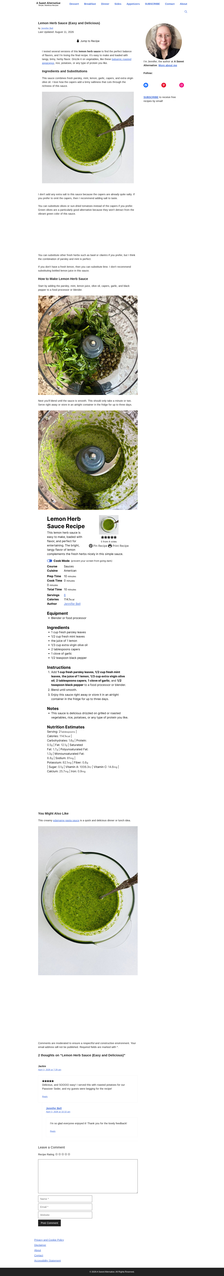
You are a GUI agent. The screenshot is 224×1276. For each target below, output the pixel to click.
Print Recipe (120, 545)
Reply (45, 1096)
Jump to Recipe (90, 41)
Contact (170, 3)
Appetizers (133, 3)
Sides (117, 3)
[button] (186, 12)
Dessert (74, 3)
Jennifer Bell (72, 603)
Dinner (105, 3)
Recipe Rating (46, 1154)
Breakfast (90, 3)
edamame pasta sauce (66, 820)
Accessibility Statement (47, 1260)
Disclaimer (40, 1245)
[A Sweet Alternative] (48, 4)
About (183, 3)
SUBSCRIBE (152, 3)
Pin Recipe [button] (100, 545)
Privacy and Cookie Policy (49, 1239)
